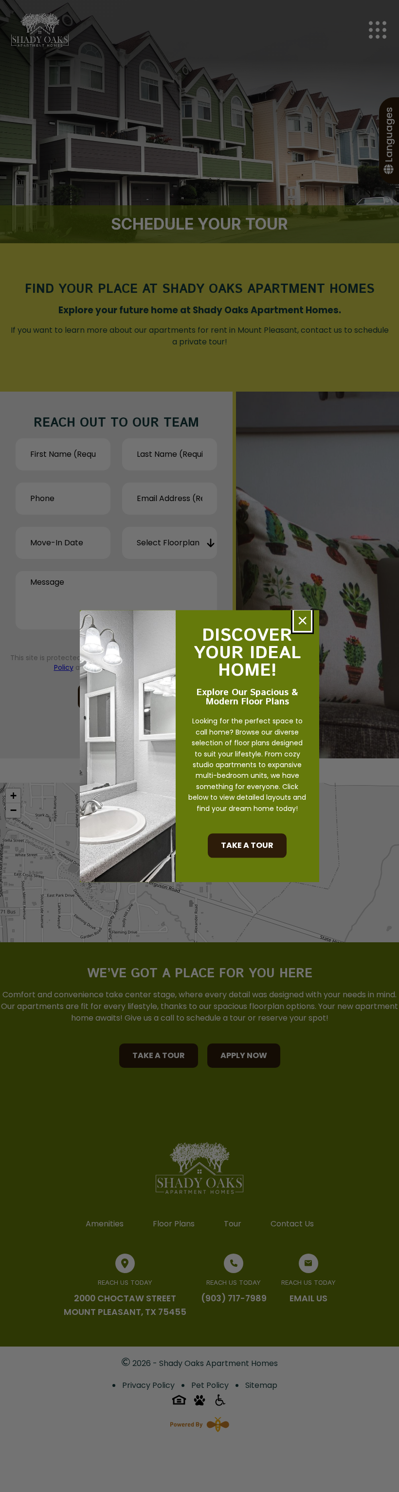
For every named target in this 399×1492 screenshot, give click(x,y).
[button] (302, 621)
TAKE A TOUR (247, 845)
